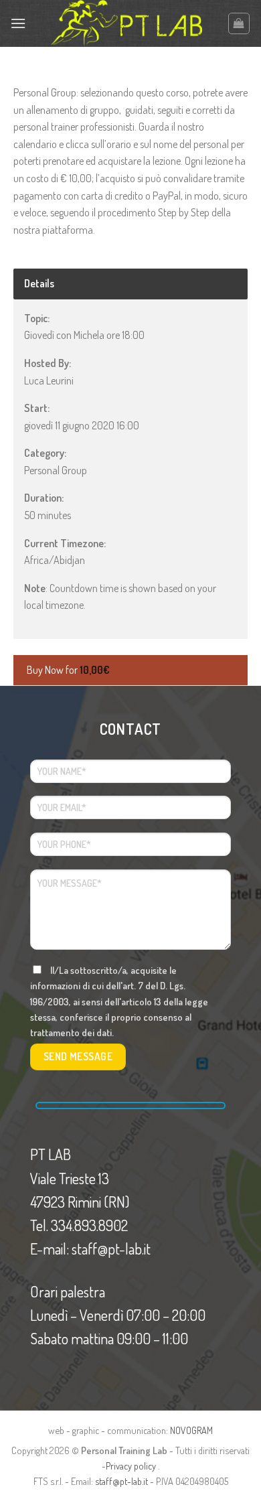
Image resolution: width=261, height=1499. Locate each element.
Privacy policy (131, 1465)
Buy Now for (68, 669)
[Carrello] (239, 23)
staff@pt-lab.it (121, 1481)
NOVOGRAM (191, 1430)
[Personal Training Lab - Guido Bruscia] (126, 23)
